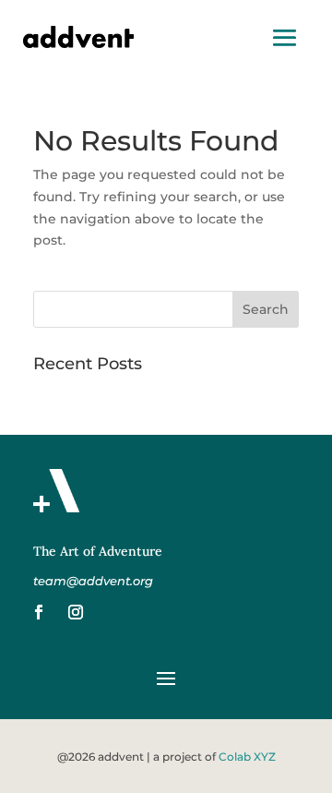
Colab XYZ (247, 756)
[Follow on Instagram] (75, 612)
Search (266, 309)
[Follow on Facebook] (38, 612)
